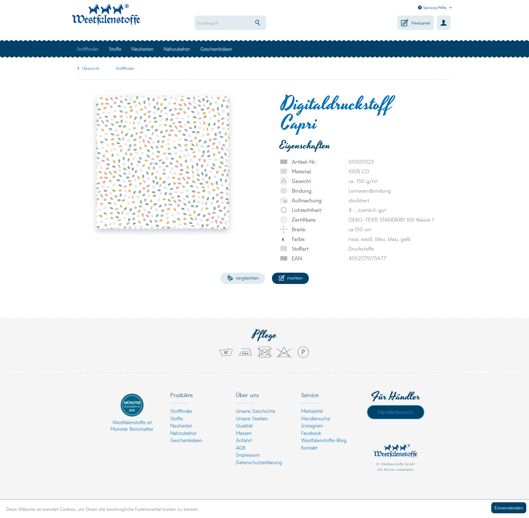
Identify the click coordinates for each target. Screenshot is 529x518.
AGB (240, 447)
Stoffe (176, 418)
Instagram (312, 425)
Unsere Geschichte (255, 410)
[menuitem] (248, 22)
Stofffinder (181, 410)
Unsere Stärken (252, 418)
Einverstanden (509, 507)
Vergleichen (246, 277)
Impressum (248, 454)
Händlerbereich (395, 411)
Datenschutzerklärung (259, 462)
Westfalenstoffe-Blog (323, 440)
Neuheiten (181, 425)
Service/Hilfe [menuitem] (435, 7)
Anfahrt (244, 440)
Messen (244, 432)
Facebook (311, 432)
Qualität (244, 425)
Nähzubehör (183, 432)
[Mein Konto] (443, 22)
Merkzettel (312, 410)
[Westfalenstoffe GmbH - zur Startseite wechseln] (106, 17)
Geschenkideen (186, 440)
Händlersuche (315, 418)
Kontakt (309, 447)
